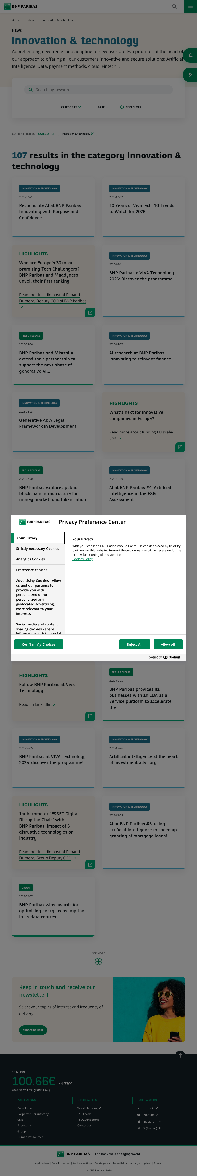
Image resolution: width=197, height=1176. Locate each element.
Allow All (168, 644)
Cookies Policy (82, 559)
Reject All (134, 644)
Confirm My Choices (38, 644)
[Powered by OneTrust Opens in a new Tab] (165, 658)
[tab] (37, 538)
